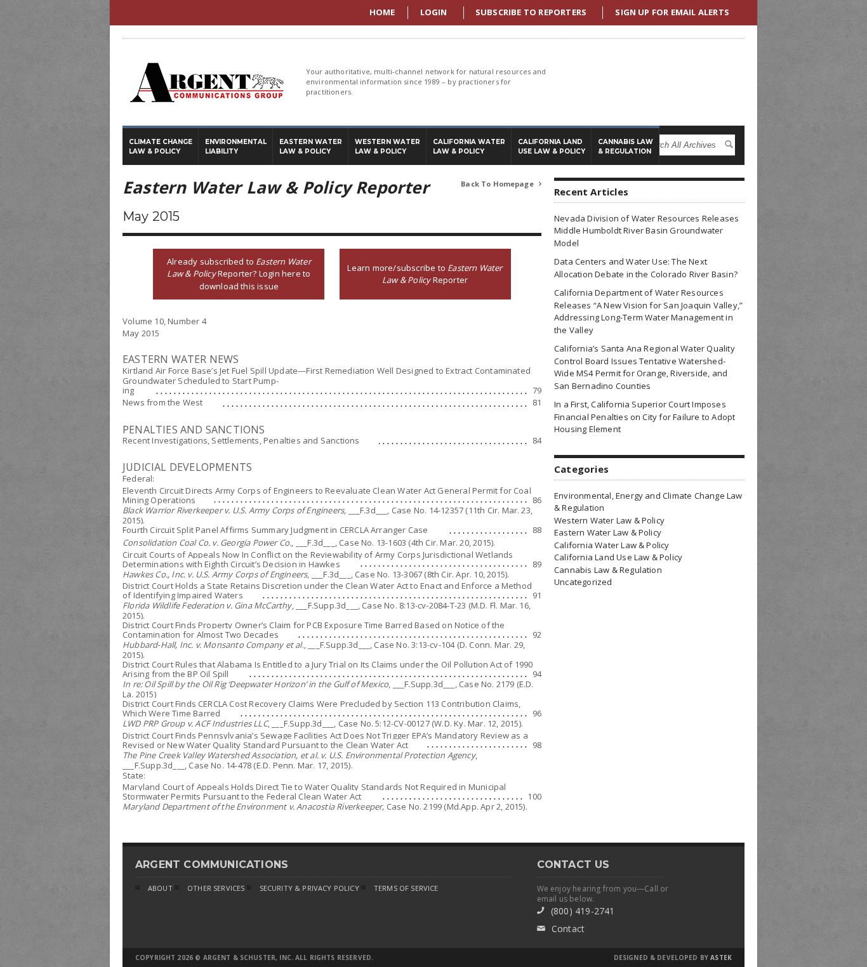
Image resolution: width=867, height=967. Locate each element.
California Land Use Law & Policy (618, 557)
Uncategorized (583, 582)
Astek (721, 957)
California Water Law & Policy (612, 545)
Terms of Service (406, 888)
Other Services (215, 888)
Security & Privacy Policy (309, 888)
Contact (561, 929)
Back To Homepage (501, 183)
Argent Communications (206, 82)
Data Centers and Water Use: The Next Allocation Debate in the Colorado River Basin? (646, 268)
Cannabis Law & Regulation (608, 570)
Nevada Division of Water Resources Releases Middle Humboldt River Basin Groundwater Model (646, 231)
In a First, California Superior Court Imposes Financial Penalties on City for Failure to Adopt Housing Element (644, 416)
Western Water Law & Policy (609, 520)
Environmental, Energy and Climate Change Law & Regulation (648, 502)
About (160, 888)
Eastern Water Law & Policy (607, 532)
